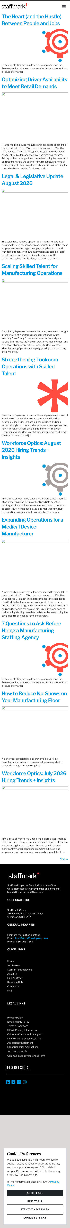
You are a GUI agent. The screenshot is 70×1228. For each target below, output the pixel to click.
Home (10, 961)
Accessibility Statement (20, 1042)
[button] (64, 6)
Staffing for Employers (19, 969)
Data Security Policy (18, 1021)
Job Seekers (14, 965)
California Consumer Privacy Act (25, 1034)
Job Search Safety (17, 1051)
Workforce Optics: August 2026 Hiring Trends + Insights (31, 450)
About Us (12, 973)
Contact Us (13, 986)
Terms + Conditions (17, 1025)
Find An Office (15, 977)
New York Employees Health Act (24, 1038)
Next (64, 858)
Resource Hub (15, 982)
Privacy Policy (15, 1017)
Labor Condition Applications (22, 1046)
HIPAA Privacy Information (22, 1030)
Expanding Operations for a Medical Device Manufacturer (32, 527)
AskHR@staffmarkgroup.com (31, 938)
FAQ (9, 990)
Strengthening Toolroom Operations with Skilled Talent (30, 366)
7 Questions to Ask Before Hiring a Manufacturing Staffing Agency (31, 630)
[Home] (14, 6)
